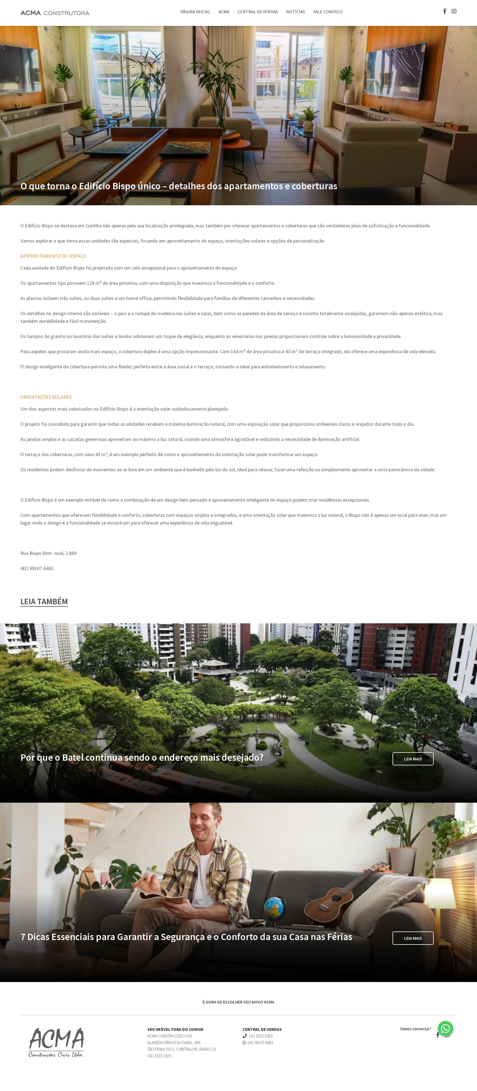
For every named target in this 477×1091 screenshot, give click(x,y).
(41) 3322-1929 (260, 1036)
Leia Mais (413, 759)
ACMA (224, 11)
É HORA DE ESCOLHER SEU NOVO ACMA (238, 1002)
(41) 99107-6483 (260, 1042)
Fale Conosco (328, 11)
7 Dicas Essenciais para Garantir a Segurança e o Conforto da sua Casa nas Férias (186, 937)
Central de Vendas (258, 11)
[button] (445, 1028)
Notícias (295, 11)
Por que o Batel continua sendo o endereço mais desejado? (142, 757)
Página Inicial (195, 11)
